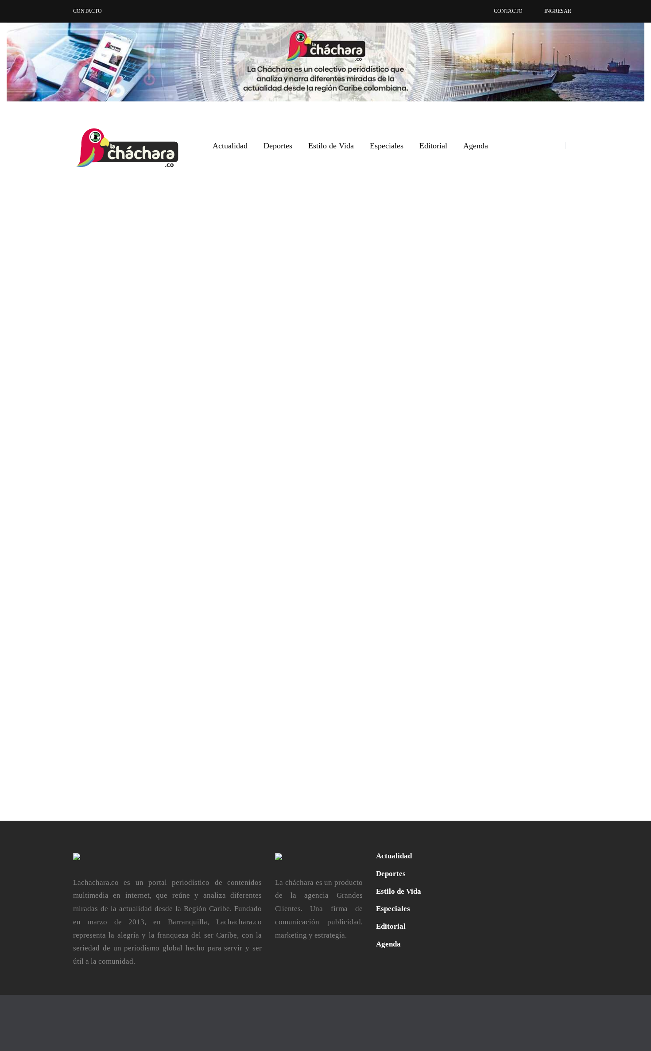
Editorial (433, 145)
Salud (187, 551)
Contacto (87, 11)
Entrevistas (125, 551)
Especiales (386, 145)
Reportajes (344, 564)
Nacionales (160, 551)
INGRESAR (557, 11)
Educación (285, 551)
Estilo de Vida (331, 145)
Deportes (278, 145)
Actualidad (230, 145)
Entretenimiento (327, 551)
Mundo (281, 564)
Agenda (475, 145)
